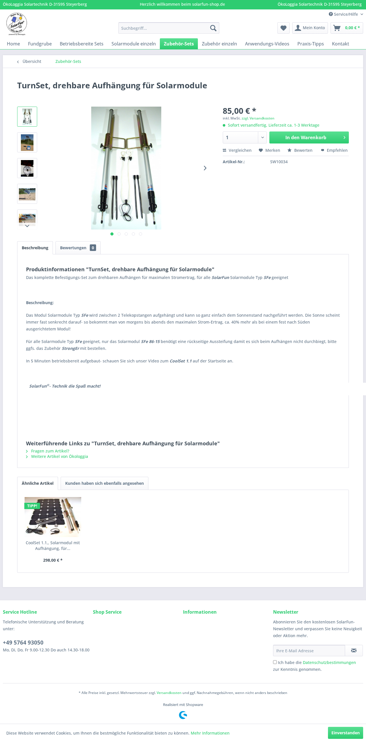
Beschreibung (35, 247)
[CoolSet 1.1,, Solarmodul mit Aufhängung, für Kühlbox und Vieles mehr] (53, 517)
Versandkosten (169, 692)
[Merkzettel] (283, 28)
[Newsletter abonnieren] (354, 650)
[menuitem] (168, 28)
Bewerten (303, 150)
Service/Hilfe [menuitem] (346, 14)
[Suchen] (213, 28)
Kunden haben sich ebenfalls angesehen (104, 483)
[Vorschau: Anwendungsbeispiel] (27, 194)
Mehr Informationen (210, 733)
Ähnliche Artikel (37, 483)
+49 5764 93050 (23, 642)
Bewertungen (77, 247)
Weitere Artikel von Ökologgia (59, 456)
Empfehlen (337, 150)
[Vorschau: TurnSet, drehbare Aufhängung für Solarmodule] (27, 117)
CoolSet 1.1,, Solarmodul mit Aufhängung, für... (53, 545)
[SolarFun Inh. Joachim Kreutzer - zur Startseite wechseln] (17, 24)
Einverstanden (345, 732)
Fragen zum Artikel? (49, 451)
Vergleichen (240, 150)
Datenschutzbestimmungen (329, 662)
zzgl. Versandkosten (258, 118)
